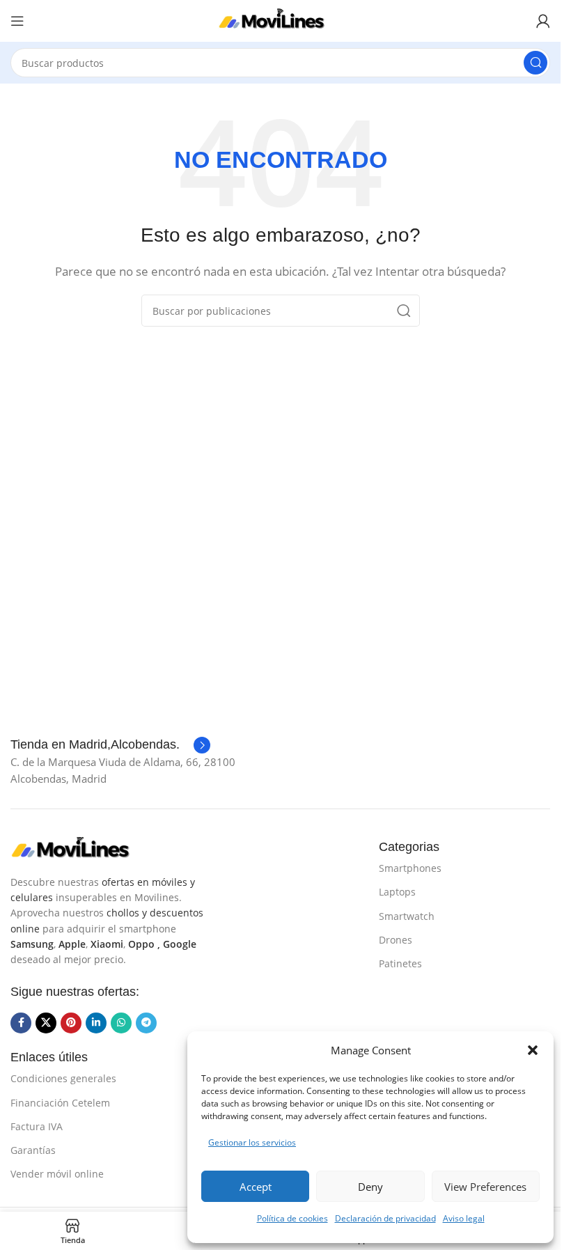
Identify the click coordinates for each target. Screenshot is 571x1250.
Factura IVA (36, 1126)
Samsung (32, 944)
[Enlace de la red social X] (46, 1023)
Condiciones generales (63, 1078)
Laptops (397, 891)
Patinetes (400, 963)
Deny (370, 1187)
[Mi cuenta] (543, 21)
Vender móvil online (57, 1173)
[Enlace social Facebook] (20, 1023)
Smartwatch (407, 916)
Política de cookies (292, 1218)
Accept (256, 1187)
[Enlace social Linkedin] (96, 1023)
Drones (395, 939)
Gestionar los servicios (252, 1142)
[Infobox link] (110, 745)
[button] (533, 1050)
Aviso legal (464, 1218)
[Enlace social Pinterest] (71, 1023)
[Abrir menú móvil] (17, 21)
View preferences (485, 1187)
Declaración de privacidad (385, 1218)
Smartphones (410, 868)
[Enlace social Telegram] (146, 1023)
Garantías (33, 1150)
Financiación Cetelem (60, 1102)
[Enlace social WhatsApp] (121, 1023)
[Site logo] (280, 19)
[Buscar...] (535, 63)
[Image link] (80, 847)
